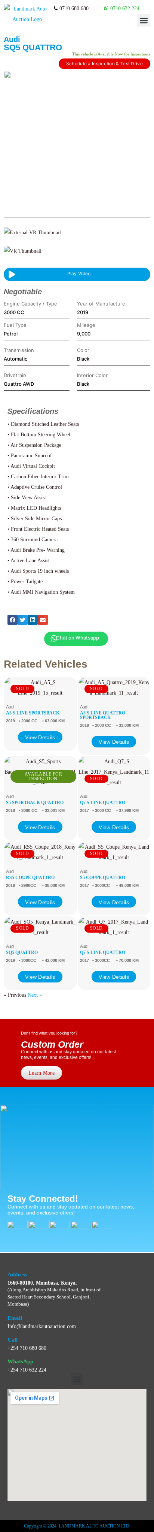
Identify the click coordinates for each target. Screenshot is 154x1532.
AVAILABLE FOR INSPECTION (43, 776)
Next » (35, 995)
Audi (12, 39)
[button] (143, 20)
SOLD (22, 688)
